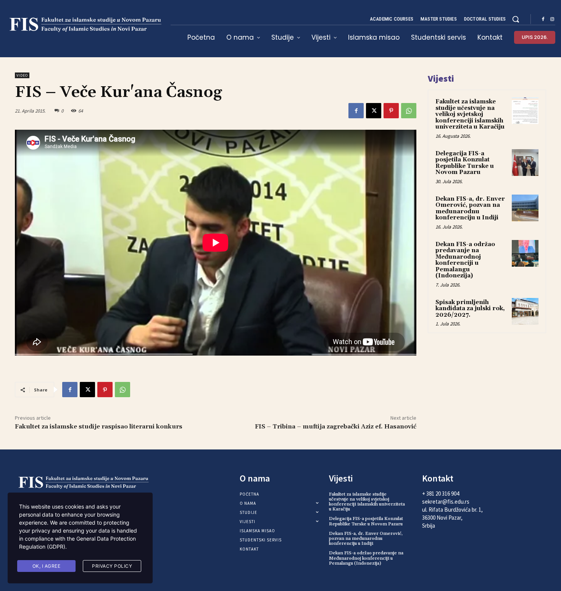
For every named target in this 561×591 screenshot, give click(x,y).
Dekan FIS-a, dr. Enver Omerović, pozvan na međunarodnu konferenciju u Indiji (470, 208)
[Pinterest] (391, 110)
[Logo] (83, 24)
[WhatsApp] (408, 110)
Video (22, 75)
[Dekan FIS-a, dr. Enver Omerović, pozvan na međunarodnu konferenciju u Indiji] (525, 208)
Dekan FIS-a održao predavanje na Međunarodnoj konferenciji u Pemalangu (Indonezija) (465, 260)
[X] (373, 110)
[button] (515, 19)
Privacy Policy (112, 566)
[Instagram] (552, 19)
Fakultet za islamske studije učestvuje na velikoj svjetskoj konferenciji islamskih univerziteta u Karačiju (470, 114)
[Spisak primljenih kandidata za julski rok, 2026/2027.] (525, 311)
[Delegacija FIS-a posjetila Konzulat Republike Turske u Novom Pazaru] (525, 162)
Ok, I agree (46, 566)
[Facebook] (543, 19)
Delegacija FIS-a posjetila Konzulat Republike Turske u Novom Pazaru (464, 163)
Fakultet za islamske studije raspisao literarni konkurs (98, 426)
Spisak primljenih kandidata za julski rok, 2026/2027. (470, 309)
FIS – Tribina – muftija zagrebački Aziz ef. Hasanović (335, 426)
